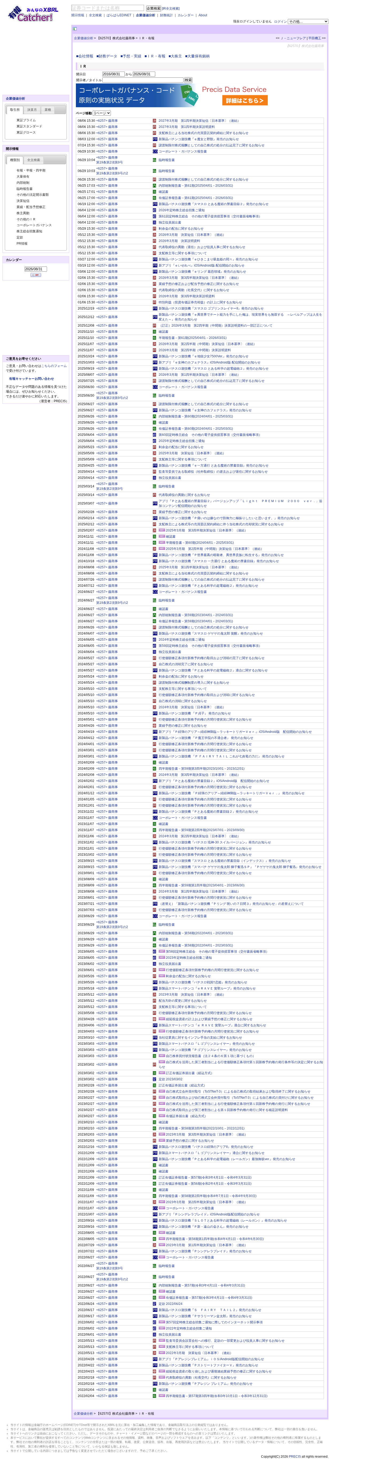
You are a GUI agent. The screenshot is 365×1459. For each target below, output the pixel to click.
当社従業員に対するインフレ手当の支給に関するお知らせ (200, 1037)
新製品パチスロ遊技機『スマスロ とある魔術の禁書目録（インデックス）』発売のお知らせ (225, 861)
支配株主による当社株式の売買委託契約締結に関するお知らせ (203, 133)
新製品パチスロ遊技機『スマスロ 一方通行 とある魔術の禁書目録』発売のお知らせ (219, 561)
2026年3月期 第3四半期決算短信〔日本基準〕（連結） (199, 278)
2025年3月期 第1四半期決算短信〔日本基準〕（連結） (199, 567)
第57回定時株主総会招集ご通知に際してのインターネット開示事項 (214, 1322)
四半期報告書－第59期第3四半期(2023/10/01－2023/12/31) (201, 768)
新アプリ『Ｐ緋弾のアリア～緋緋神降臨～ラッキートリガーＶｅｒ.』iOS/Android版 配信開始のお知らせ (235, 732)
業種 (48, 110)
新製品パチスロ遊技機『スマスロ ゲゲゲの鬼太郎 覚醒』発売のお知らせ (211, 633)
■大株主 (176, 56)
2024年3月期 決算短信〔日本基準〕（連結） (192, 707)
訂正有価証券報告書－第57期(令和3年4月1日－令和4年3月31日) (205, 1177)
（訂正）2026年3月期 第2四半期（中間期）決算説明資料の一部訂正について (216, 325)
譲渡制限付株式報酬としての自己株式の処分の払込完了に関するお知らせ (212, 145)
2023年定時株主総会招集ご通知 (189, 958)
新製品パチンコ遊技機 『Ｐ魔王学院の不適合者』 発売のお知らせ (206, 738)
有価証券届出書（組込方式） (187, 1116)
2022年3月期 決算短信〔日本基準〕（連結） (199, 1353)
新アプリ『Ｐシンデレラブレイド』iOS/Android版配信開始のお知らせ (209, 1214)
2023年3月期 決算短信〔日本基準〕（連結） (192, 994)
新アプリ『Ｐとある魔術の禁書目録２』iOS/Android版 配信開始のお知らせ (214, 781)
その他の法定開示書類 (33, 195)
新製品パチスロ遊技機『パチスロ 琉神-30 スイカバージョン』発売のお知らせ (215, 842)
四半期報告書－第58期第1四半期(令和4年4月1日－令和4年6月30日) (215, 1239)
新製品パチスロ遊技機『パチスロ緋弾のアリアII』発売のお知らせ (206, 1147)
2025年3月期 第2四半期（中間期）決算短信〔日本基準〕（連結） (215, 549)
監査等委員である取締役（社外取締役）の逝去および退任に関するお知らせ (213, 472)
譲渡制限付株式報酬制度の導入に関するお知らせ (194, 682)
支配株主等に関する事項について (183, 253)
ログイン (280, 22)
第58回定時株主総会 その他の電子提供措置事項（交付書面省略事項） (217, 951)
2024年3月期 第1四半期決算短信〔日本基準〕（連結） (199, 891)
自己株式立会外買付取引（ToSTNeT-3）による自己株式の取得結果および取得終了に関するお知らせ (238, 1091)
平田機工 (314, 38)
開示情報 (77, 15)
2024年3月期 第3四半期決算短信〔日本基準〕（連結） (199, 775)
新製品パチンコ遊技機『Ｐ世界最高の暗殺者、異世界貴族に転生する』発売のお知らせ (221, 555)
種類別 (15, 160)
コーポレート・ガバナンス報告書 (183, 151)
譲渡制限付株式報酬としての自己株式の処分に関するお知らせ (203, 179)
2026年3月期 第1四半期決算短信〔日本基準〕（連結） (199, 375)
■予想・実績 (132, 56)
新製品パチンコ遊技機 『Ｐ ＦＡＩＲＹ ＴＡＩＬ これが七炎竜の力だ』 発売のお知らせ (222, 756)
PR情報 (22, 243)
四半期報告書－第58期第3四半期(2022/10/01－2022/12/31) (201, 1128)
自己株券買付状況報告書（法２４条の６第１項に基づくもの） (211, 1056)
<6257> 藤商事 (107, 121)
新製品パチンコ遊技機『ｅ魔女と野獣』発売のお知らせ (199, 139)
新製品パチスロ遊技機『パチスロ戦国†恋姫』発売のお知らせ (203, 982)
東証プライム (26, 120)
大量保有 (23, 176)
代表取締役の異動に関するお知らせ (184, 495)
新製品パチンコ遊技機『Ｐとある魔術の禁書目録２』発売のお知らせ (208, 811)
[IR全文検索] (171, 8)
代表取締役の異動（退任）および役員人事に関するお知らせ (202, 247)
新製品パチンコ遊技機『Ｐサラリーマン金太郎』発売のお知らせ (205, 1316)
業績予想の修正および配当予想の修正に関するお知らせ (199, 284)
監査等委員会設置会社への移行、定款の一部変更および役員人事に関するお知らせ (225, 1341)
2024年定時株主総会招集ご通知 (182, 640)
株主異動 (23, 213)
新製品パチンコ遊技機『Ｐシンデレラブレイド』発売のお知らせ (205, 1251)
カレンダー (186, 15)
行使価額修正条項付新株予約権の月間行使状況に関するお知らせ (205, 719)
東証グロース (26, 132)
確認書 (163, 192)
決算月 (32, 110)
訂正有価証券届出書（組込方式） (190, 1073)
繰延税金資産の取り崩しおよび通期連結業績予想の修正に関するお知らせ (219, 1371)
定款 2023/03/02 (171, 1079)
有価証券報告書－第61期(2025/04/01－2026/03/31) (196, 198)
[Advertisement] (140, 29)
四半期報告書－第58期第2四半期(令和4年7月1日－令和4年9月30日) (208, 1196)
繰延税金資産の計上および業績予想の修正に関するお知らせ (209, 1019)
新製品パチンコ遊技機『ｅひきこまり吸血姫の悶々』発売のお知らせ (208, 259)
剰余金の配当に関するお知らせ (181, 228)
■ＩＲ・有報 (156, 56)
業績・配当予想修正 (31, 207)
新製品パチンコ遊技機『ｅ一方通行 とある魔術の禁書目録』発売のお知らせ (214, 465)
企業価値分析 (145, 15)
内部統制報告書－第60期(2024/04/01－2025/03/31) (196, 416)
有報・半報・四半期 (31, 170)
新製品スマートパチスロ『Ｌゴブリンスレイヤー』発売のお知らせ (207, 1044)
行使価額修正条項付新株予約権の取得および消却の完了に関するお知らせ (212, 658)
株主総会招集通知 (29, 231)
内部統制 (23, 183)
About (203, 15)
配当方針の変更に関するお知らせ (183, 1001)
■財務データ (107, 56)
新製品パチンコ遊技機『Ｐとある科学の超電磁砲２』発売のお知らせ (208, 586)
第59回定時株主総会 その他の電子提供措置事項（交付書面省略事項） (210, 646)
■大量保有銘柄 (198, 56)
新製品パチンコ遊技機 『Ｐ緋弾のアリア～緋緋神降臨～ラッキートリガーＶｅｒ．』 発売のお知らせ (232, 793)
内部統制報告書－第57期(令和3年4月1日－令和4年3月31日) (202, 1285)
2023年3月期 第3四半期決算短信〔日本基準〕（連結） (207, 1134)
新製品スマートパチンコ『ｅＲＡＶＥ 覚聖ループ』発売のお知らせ (207, 988)
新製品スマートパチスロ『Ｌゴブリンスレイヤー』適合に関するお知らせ (212, 1153)
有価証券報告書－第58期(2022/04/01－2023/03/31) (196, 945)
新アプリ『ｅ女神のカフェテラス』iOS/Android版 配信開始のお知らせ (210, 362)
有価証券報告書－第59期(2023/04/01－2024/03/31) (196, 621)
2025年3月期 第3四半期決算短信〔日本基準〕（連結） (207, 530)
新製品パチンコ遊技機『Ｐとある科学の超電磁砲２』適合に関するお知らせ (213, 670)
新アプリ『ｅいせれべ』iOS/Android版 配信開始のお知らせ (201, 265)
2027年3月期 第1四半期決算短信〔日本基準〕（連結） (199, 121)
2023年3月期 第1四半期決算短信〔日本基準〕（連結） (207, 1245)
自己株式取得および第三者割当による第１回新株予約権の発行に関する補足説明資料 (227, 1110)
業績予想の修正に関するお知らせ (183, 512)
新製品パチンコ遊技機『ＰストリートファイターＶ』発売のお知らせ (208, 1365)
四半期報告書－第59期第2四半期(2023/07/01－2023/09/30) (201, 830)
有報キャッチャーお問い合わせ (31, 379)
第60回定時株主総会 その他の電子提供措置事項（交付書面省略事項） (210, 435)
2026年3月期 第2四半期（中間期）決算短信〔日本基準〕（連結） (208, 344)
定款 (20, 237)
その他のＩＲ (26, 219)
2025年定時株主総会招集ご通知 (182, 441)
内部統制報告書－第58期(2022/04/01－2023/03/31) (196, 933)
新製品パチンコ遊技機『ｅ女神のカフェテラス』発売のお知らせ (205, 410)
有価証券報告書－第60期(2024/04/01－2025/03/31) (196, 429)
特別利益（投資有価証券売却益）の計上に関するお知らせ (200, 302)
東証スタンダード (29, 126)
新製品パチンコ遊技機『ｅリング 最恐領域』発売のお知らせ (202, 271)
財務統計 (166, 15)
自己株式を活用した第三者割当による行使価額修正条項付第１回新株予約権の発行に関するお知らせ (238, 1104)
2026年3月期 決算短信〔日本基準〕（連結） (192, 235)
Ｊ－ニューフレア (293, 38)
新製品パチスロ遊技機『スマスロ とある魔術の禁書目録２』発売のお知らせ (214, 204)
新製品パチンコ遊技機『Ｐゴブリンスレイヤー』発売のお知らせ (205, 1050)
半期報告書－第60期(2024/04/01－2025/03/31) (200, 543)
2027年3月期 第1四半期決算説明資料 (187, 127)
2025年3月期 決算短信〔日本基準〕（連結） (192, 453)
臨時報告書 (167, 160)
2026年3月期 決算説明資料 (179, 241)
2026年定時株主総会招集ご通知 (182, 210)
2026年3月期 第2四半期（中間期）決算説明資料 (195, 350)
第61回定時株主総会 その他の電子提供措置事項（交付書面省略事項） (210, 216)
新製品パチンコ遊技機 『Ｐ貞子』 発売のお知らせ (195, 713)
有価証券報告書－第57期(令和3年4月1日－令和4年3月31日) (209, 1298)
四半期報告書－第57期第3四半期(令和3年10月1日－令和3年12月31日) (216, 1396)
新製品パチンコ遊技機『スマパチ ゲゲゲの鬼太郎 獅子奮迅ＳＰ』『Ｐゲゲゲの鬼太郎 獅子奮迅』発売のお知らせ (240, 867)
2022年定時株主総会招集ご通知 (189, 1328)
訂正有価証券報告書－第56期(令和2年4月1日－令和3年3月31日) (205, 1184)
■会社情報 (85, 56)
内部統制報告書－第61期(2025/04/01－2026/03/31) (196, 185)
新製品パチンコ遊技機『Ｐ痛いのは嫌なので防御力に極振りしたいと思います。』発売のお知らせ (229, 518)
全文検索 (95, 15)
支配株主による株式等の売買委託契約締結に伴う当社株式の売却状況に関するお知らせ (221, 524)
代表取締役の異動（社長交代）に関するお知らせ (194, 290)
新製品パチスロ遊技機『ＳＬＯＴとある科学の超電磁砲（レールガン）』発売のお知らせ (223, 1220)
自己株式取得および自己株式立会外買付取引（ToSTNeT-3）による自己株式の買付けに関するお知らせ (240, 1098)
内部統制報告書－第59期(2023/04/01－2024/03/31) (196, 615)
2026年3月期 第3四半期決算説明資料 (187, 296)
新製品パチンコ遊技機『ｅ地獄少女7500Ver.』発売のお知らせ (203, 356)
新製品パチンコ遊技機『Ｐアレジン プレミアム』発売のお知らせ (206, 1384)
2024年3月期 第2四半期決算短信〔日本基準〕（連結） (199, 836)
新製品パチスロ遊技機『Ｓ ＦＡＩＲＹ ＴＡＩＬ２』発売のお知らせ (210, 1310)
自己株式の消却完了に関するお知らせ (186, 664)
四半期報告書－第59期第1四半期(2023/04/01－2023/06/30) (201, 885)
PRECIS (295, 1456)
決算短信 (23, 201)
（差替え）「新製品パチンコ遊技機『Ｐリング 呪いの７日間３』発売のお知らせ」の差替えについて (231, 904)
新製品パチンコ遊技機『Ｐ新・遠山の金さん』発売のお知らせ (203, 1227)
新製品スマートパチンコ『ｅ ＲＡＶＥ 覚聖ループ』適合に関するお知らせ (212, 1025)
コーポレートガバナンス (34, 225)
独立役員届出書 (170, 222)
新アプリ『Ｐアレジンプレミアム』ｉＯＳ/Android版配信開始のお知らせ (211, 1359)
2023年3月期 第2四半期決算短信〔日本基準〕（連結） (207, 1202)
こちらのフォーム (54, 366)
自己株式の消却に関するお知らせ (183, 701)
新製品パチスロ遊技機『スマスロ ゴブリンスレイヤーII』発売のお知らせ (211, 308)
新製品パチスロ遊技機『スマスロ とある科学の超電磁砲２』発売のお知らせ (214, 368)
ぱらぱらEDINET (119, 15)
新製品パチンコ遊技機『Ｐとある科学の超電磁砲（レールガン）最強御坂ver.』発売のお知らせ (227, 1159)
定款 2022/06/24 (171, 1304)
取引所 (15, 110)
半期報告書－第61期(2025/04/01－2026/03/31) (193, 338)
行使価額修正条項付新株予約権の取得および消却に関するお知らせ (207, 695)
